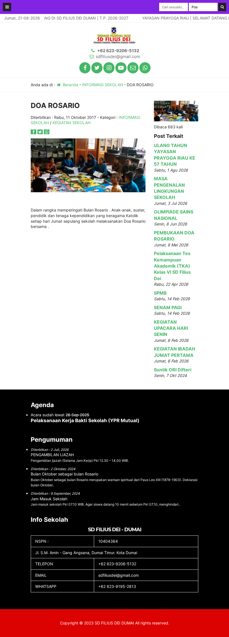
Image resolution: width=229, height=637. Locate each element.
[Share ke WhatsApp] (46, 131)
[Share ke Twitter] (40, 131)
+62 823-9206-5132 (118, 50)
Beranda (70, 84)
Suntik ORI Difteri (172, 369)
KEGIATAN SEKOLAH (71, 122)
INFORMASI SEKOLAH (102, 84)
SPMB (160, 293)
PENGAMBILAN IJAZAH (52, 454)
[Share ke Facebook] (34, 131)
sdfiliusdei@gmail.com (118, 56)
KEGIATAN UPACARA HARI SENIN (171, 328)
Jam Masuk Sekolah (49, 498)
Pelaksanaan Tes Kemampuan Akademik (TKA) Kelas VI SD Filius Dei (172, 266)
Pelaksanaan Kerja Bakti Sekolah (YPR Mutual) (85, 420)
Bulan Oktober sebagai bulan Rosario (64, 474)
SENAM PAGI (168, 307)
